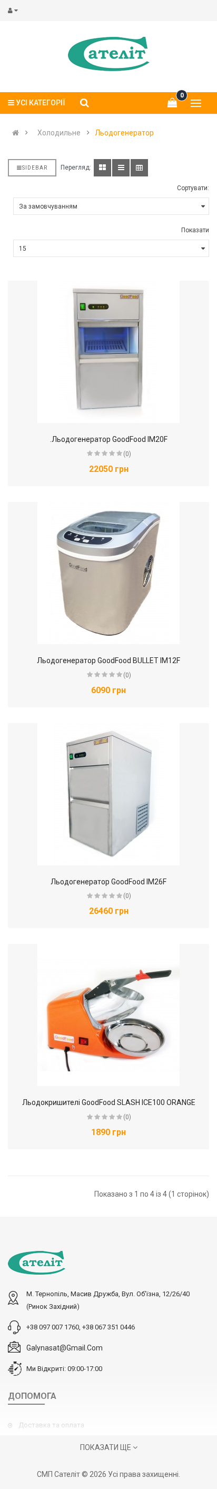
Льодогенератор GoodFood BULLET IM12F (108, 660)
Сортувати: (193, 188)
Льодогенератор (124, 132)
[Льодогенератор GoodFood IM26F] (108, 794)
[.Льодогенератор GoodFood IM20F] (108, 352)
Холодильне (59, 132)
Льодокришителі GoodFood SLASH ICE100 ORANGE (108, 1102)
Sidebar (34, 168)
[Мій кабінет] (15, 10)
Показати (195, 230)
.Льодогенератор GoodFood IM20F (108, 439)
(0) (127, 454)
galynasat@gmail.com (64, 1348)
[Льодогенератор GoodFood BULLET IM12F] (108, 573)
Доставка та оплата (51, 1425)
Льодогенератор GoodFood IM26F (108, 881)
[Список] (121, 167)
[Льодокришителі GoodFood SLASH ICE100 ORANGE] (108, 1015)
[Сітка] (102, 167)
